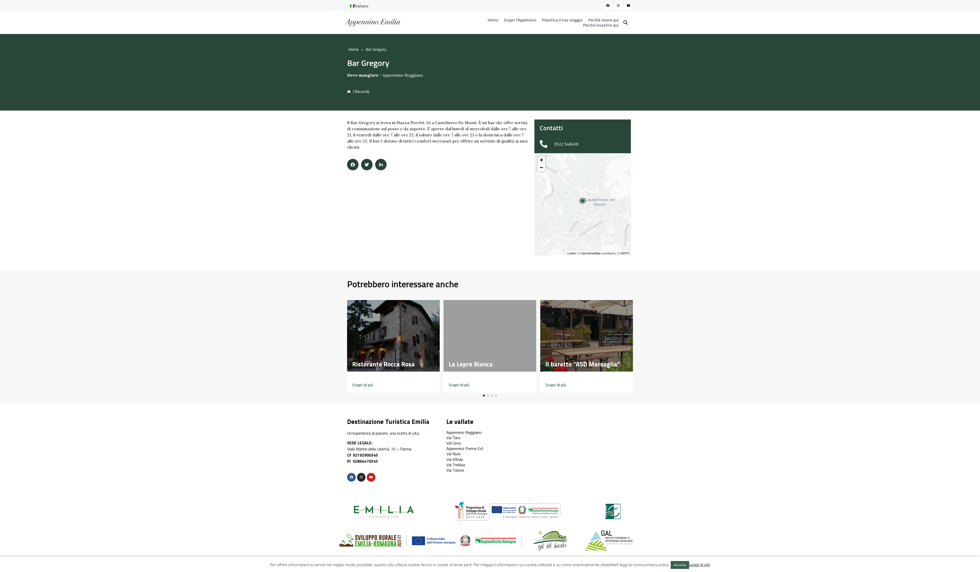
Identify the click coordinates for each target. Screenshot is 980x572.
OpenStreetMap (591, 253)
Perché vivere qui (603, 19)
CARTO (625, 253)
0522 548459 (566, 144)
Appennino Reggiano (403, 75)
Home (493, 19)
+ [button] (541, 160)
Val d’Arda (454, 459)
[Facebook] (608, 5)
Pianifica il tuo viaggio (562, 19)
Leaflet (571, 253)
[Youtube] (628, 5)
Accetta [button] (680, 565)
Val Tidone (455, 470)
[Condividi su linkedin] (381, 164)
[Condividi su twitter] (367, 164)
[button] (362, 385)
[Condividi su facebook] (353, 164)
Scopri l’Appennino (520, 19)
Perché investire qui (601, 25)
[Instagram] (618, 5)
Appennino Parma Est (465, 448)
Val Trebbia (455, 465)
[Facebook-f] (351, 477)
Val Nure (453, 454)
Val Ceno (453, 443)
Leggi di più (699, 564)
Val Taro (453, 438)
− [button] (541, 167)
